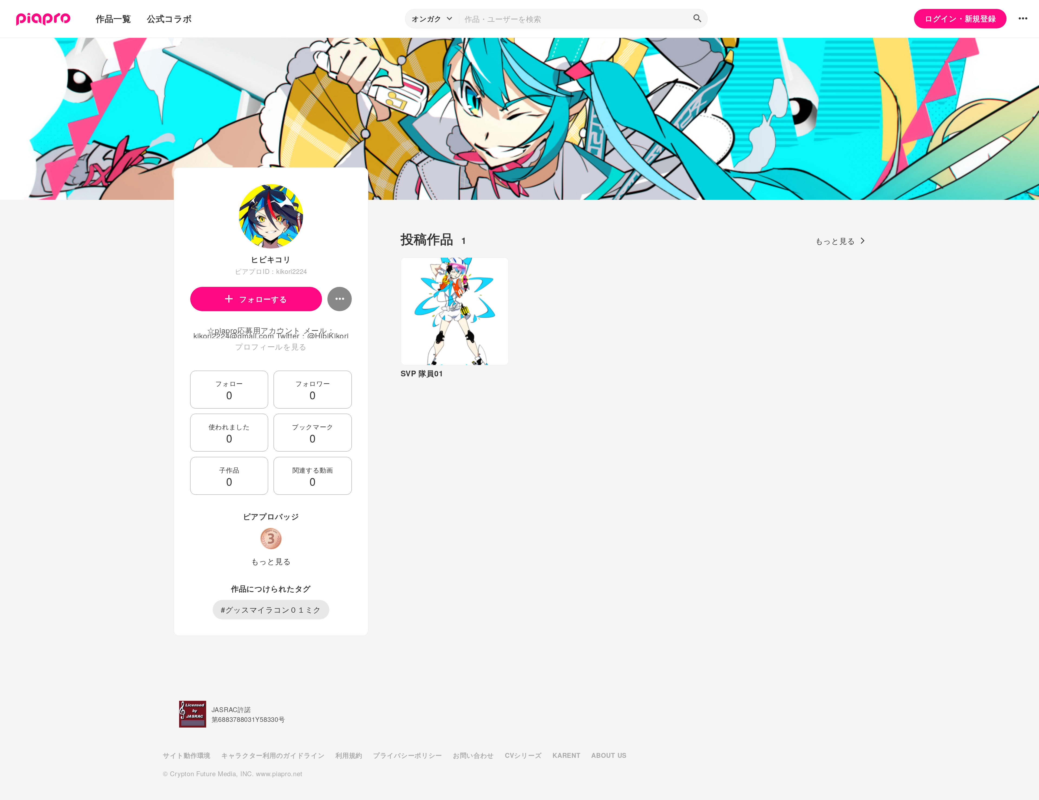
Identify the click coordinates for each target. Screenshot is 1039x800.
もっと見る (271, 561)
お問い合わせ (473, 755)
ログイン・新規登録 (960, 18)
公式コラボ (169, 18)
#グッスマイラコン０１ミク (271, 609)
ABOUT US (609, 755)
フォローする (263, 299)
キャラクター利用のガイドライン (273, 755)
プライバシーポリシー (407, 755)
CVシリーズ (523, 755)
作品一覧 (113, 18)
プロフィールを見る (271, 346)
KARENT (566, 755)
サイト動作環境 (187, 755)
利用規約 (349, 755)
